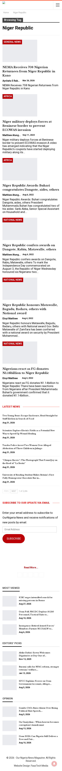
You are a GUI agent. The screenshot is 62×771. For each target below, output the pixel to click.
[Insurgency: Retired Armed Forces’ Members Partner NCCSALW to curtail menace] (9, 629)
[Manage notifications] (54, 763)
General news (12, 42)
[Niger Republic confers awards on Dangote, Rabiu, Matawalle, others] (19, 229)
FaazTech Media (39, 765)
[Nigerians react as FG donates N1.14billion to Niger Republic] (19, 352)
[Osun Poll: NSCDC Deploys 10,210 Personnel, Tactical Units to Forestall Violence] (9, 615)
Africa (8, 96)
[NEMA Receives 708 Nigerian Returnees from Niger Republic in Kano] (19, 51)
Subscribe (14, 538)
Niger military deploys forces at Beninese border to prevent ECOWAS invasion (27, 126)
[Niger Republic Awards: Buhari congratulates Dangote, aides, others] (19, 169)
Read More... (31, 567)
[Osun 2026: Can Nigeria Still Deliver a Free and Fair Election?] (9, 740)
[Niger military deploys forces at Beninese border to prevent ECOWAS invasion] (19, 105)
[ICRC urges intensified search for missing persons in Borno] (9, 601)
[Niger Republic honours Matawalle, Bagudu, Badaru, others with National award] (19, 289)
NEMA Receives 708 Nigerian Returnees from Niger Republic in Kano (28, 71)
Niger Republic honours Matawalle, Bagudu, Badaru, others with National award (30, 309)
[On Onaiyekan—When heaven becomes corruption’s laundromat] (9, 726)
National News (13, 220)
